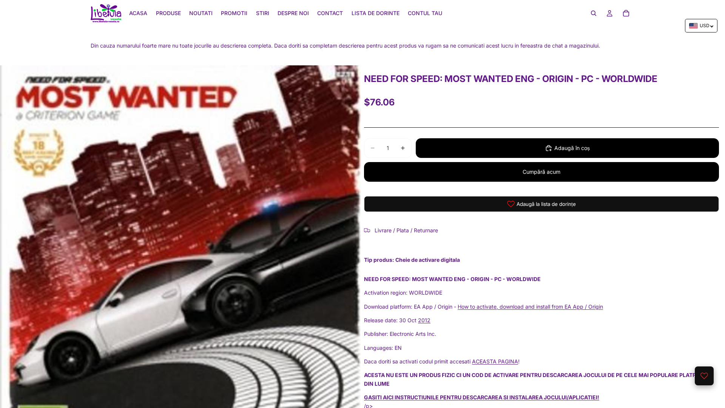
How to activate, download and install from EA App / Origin (530, 306)
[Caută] (593, 13)
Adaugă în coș (572, 148)
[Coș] (626, 13)
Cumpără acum (541, 171)
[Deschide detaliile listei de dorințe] (704, 375)
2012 (424, 320)
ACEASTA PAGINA (495, 361)
